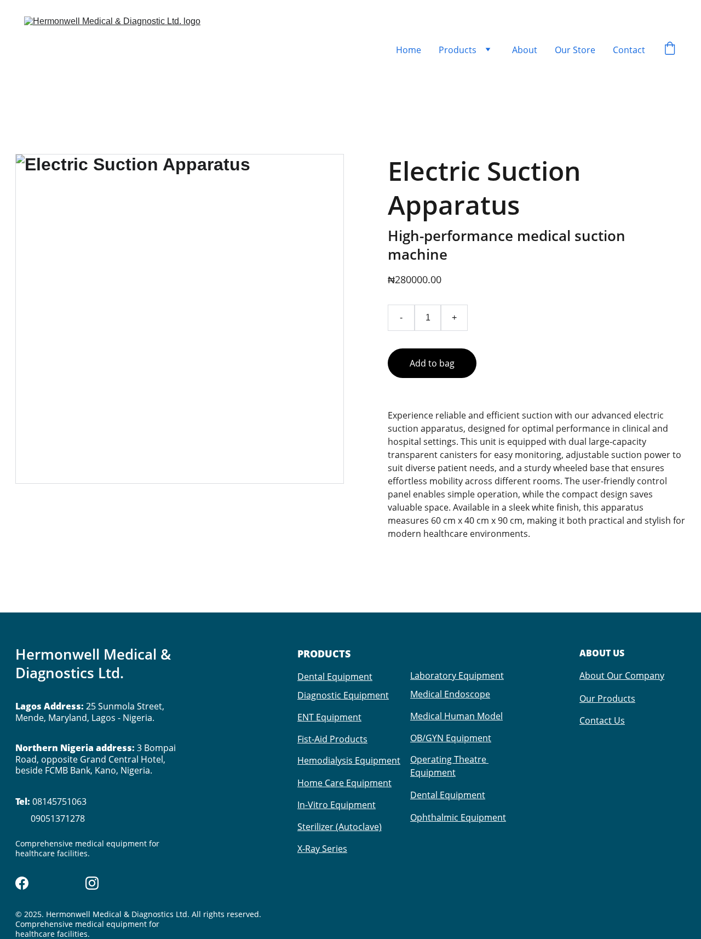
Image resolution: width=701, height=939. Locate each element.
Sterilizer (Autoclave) (339, 827)
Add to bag (432, 363)
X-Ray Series (322, 849)
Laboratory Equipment (457, 675)
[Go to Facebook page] (21, 883)
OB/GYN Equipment (450, 738)
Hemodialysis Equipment (348, 760)
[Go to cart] (670, 49)
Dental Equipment (334, 677)
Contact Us (602, 720)
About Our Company (621, 675)
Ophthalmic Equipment (458, 817)
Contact (629, 50)
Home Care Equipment (344, 783)
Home (408, 50)
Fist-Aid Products (332, 739)
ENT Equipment (329, 717)
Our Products (607, 698)
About (524, 50)
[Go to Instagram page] (92, 883)
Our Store (575, 50)
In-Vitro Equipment (336, 805)
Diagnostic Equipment (343, 695)
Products (457, 50)
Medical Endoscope (450, 694)
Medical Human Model (456, 716)
